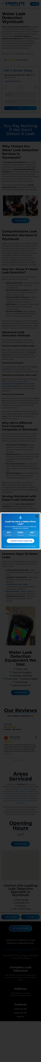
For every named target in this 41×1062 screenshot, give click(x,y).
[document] (20, 531)
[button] (36, 516)
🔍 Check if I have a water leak (20, 541)
